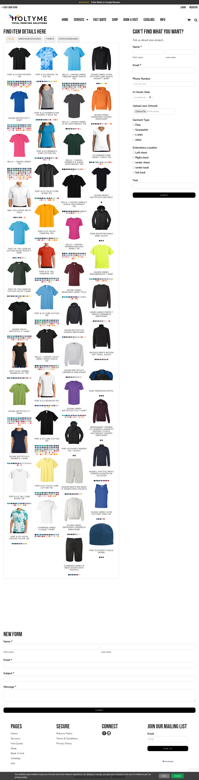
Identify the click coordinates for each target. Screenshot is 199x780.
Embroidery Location (145, 147)
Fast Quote (17, 743)
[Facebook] (104, 733)
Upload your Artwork (145, 106)
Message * (9, 687)
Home (14, 733)
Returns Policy (64, 733)
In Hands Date (141, 92)
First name (138, 57)
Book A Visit (17, 753)
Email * (137, 65)
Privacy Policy (64, 743)
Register (193, 7)
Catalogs (16, 758)
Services (15, 738)
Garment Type (141, 120)
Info (13, 763)
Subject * (8, 673)
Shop (13, 748)
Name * (137, 47)
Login (183, 7)
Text (135, 180)
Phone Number (141, 78)
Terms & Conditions (67, 738)
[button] (80, 20)
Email (150, 733)
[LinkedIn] (109, 733)
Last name (170, 57)
